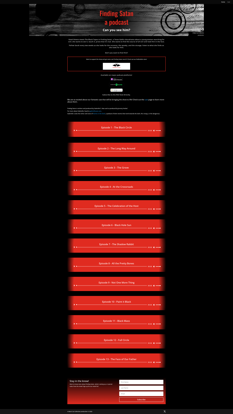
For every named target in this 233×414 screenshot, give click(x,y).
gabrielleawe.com (95, 111)
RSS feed (119, 95)
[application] (116, 130)
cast (146, 99)
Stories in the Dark (99, 113)
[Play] (74, 130)
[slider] (157, 130)
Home (223, 2)
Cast (228, 2)
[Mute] (154, 130)
